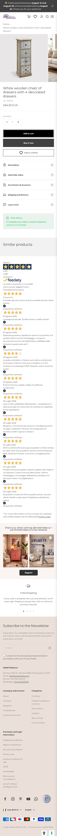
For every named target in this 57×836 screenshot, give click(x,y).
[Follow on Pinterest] (21, 799)
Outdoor (36, 713)
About (6, 696)
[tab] (17, 565)
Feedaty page (44, 517)
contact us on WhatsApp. (16, 225)
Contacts (7, 701)
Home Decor (37, 708)
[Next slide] (50, 551)
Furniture (36, 696)
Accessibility (8, 771)
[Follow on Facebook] (5, 799)
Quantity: (7, 116)
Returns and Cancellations (9, 777)
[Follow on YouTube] (28, 799)
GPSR (5, 767)
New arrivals (37, 718)
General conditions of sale (12, 760)
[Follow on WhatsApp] (36, 799)
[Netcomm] (46, 798)
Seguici (28, 572)
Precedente (8, 290)
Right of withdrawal (12, 745)
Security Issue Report (12, 749)
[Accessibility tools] (44, 833)
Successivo (19, 290)
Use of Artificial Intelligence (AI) (10, 785)
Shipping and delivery (13, 740)
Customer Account (12, 715)
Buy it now (29, 143)
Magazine (7, 706)
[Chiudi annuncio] (52, 6)
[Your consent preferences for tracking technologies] (52, 833)
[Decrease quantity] (7, 122)
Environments (38, 723)
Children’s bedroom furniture (41, 702)
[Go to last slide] (7, 551)
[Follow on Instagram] (13, 799)
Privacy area (8, 754)
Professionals (9, 710)
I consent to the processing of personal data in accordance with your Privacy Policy (25, 657)
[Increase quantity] (18, 122)
